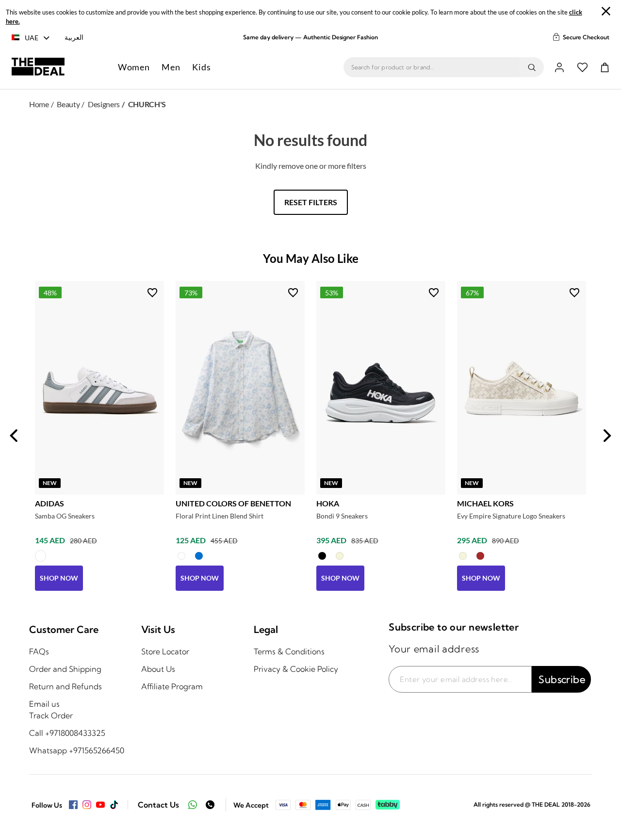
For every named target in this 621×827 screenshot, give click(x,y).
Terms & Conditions (289, 651)
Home (39, 104)
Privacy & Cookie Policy (296, 669)
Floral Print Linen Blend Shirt (219, 516)
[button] (134, 67)
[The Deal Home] (38, 67)
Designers (104, 104)
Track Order (51, 715)
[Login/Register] (559, 67)
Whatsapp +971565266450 (76, 750)
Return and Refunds (65, 686)
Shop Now (59, 578)
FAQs (39, 651)
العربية (74, 37)
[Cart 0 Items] (604, 67)
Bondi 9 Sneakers (342, 516)
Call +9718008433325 (67, 733)
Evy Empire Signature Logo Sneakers (511, 516)
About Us (158, 669)
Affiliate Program (172, 686)
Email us (44, 704)
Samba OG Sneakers (65, 516)
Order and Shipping (65, 669)
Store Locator (165, 651)
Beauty (68, 104)
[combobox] (431, 67)
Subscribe (562, 679)
